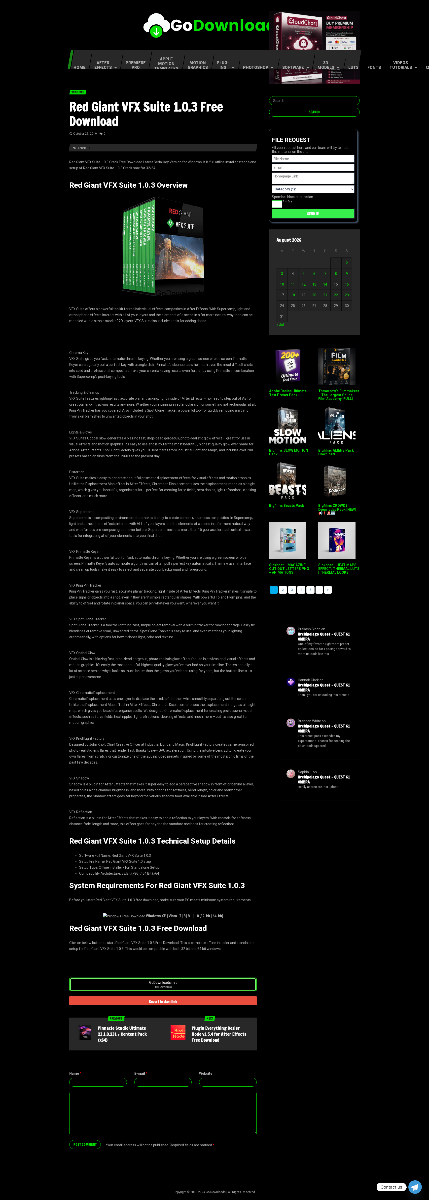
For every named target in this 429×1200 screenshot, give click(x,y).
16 (347, 284)
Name (75, 1073)
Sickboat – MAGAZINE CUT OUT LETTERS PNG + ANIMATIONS (289, 569)
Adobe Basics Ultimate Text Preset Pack (288, 393)
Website (205, 1073)
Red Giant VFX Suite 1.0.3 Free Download (146, 114)
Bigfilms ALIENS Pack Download (336, 452)
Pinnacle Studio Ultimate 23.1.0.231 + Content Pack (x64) (122, 1034)
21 (325, 295)
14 (325, 284)
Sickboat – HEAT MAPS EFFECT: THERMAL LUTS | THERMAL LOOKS (338, 569)
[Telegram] (415, 1187)
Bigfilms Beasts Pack (286, 506)
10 (282, 284)
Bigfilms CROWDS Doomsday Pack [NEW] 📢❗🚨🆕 (337, 509)
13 (314, 284)
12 (304, 284)
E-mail (140, 1073)
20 (314, 295)
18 (293, 295)
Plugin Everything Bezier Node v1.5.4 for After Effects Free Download (219, 1034)
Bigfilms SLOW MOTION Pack (288, 452)
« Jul (280, 325)
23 (347, 295)
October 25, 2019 (85, 133)
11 (293, 284)
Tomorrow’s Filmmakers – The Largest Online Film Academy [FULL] (338, 395)
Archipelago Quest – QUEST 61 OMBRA (324, 637)
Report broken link (163, 1001)
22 (336, 295)
